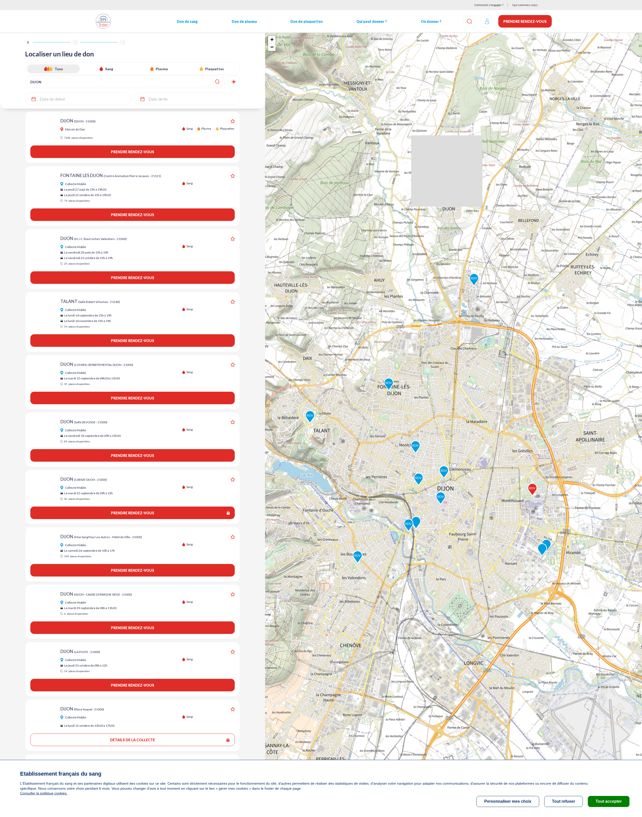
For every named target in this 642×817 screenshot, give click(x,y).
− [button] (272, 47)
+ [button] (272, 39)
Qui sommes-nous (525, 5)
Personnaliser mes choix (507, 801)
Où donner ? (431, 21)
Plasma (162, 69)
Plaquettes (214, 69)
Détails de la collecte (132, 740)
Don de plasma (244, 21)
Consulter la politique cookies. (43, 793)
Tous (59, 69)
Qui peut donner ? (371, 21)
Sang (109, 69)
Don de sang (187, 21)
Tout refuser (563, 801)
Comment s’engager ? (488, 5)
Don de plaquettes (306, 21)
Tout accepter (609, 801)
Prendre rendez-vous (525, 21)
